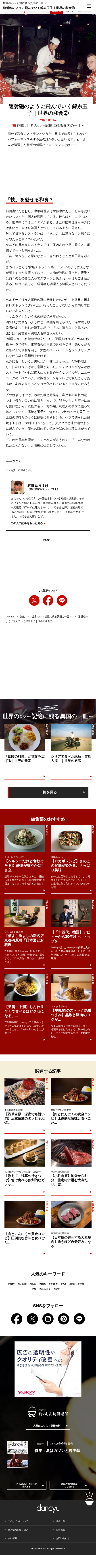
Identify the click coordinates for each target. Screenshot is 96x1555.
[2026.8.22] (71, 913)
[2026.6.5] (71, 1091)
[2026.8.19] (24, 1214)
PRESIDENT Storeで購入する (27, 1485)
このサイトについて (18, 1521)
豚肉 (33, 1284)
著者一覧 (60, 1521)
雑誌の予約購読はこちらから (69, 1485)
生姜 (81, 1284)
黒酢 (43, 1284)
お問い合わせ (62, 1538)
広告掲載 (60, 1530)
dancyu (10, 616)
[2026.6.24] (71, 1153)
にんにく (45, 1288)
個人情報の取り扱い (18, 1530)
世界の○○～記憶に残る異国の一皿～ (56, 125)
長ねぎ (53, 1284)
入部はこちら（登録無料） (48, 1425)
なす (57, 1288)
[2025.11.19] (24, 1091)
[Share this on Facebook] (48, 600)
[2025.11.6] (24, 1153)
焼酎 (11, 1284)
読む (22, 616)
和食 (46, 539)
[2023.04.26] (71, 737)
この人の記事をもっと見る (27, 523)
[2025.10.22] (71, 1214)
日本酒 (22, 1284)
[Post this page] (34, 600)
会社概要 (12, 1538)
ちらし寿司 (68, 1284)
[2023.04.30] (24, 737)
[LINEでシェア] (62, 600)
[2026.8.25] (24, 838)
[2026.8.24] (71, 838)
